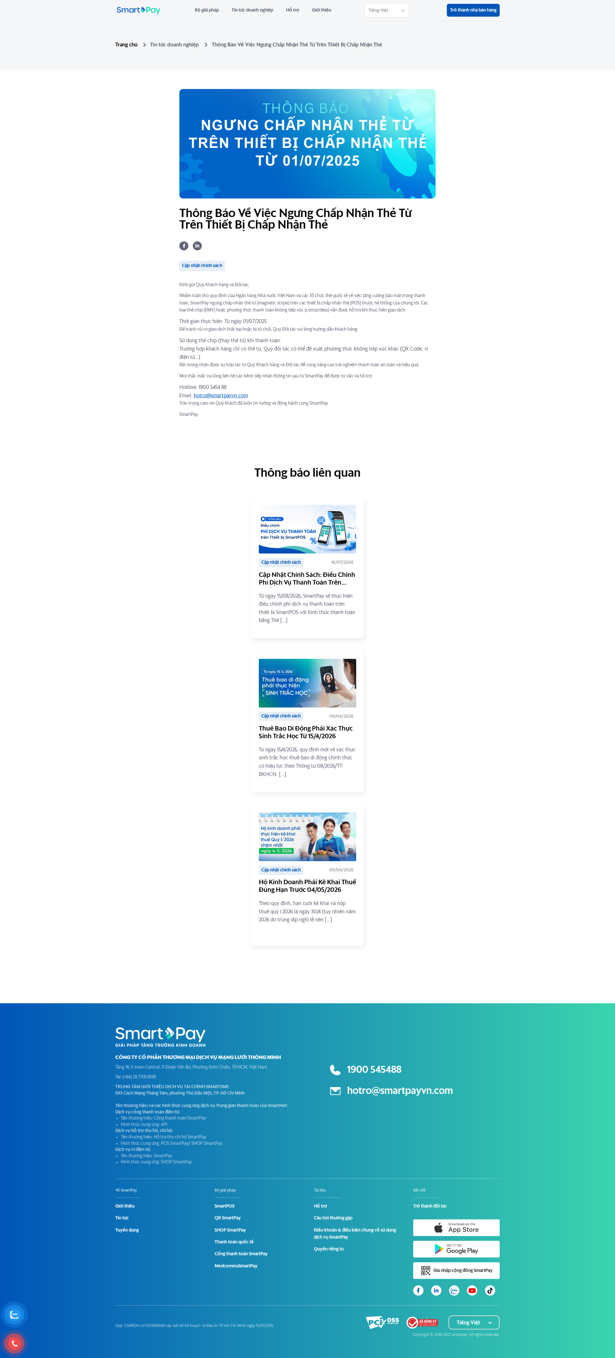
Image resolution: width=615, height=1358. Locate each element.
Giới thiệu (321, 10)
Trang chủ (126, 44)
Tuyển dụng (127, 1230)
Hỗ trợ (292, 10)
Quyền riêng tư (329, 1249)
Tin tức (122, 1218)
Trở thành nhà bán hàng (473, 10)
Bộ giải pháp (207, 10)
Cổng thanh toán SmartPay (241, 1254)
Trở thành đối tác (430, 1206)
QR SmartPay (228, 1218)
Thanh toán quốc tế (234, 1242)
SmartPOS (224, 1206)
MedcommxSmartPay (236, 1266)
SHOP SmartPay (230, 1230)
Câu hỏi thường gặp (333, 1218)
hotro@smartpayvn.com (221, 395)
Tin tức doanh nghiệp (252, 10)
